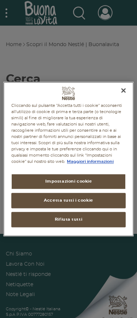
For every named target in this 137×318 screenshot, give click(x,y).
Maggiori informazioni (90, 162)
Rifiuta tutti (68, 219)
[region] (68, 159)
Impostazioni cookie (68, 181)
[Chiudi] (123, 90)
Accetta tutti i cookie (68, 200)
